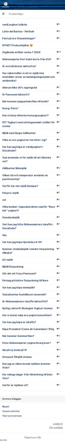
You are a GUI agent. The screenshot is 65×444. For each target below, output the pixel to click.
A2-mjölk (31, 259)
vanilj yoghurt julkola (31, 24)
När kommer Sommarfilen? (31, 335)
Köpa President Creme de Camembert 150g (31, 329)
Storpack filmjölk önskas (31, 356)
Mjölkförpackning (31, 266)
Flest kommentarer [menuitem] (12, 416)
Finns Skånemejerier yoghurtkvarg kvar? (31, 342)
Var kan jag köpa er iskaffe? (31, 322)
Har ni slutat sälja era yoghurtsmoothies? (31, 315)
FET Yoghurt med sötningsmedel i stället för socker (31, 124)
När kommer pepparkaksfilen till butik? (31, 101)
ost (31, 199)
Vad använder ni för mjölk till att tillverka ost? (31, 159)
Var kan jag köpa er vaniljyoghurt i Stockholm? (31, 148)
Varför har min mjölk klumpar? (31, 185)
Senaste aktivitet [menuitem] (11, 411)
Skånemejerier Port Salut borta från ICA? (31, 59)
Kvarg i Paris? (31, 108)
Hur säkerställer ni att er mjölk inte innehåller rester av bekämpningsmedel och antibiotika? (31, 77)
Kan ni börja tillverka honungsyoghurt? (31, 115)
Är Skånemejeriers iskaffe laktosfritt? (31, 301)
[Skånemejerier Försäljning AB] (3, 13)
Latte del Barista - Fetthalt (31, 31)
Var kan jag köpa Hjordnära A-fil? (31, 242)
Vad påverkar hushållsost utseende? (31, 294)
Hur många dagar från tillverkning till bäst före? (31, 376)
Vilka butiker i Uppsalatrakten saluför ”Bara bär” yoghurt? (31, 208)
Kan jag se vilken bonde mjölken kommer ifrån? (31, 365)
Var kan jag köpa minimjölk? (31, 287)
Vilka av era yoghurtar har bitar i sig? (31, 139)
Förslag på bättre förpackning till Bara (31, 280)
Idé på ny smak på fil (31, 349)
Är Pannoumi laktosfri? (31, 94)
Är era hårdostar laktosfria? (31, 66)
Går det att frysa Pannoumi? (31, 273)
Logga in (58, 423)
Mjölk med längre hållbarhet (31, 133)
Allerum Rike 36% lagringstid (31, 87)
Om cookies (56, 427)
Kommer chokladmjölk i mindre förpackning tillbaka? (31, 251)
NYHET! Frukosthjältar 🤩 (17, 45)
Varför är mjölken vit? (31, 385)
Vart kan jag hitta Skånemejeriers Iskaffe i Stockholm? (31, 226)
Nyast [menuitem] (5, 406)
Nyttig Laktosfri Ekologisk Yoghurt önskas (31, 308)
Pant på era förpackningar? (31, 38)
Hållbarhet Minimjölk (31, 168)
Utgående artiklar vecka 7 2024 (31, 52)
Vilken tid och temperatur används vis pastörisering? (31, 177)
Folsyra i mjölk (31, 192)
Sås (31, 235)
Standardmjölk (31, 217)
